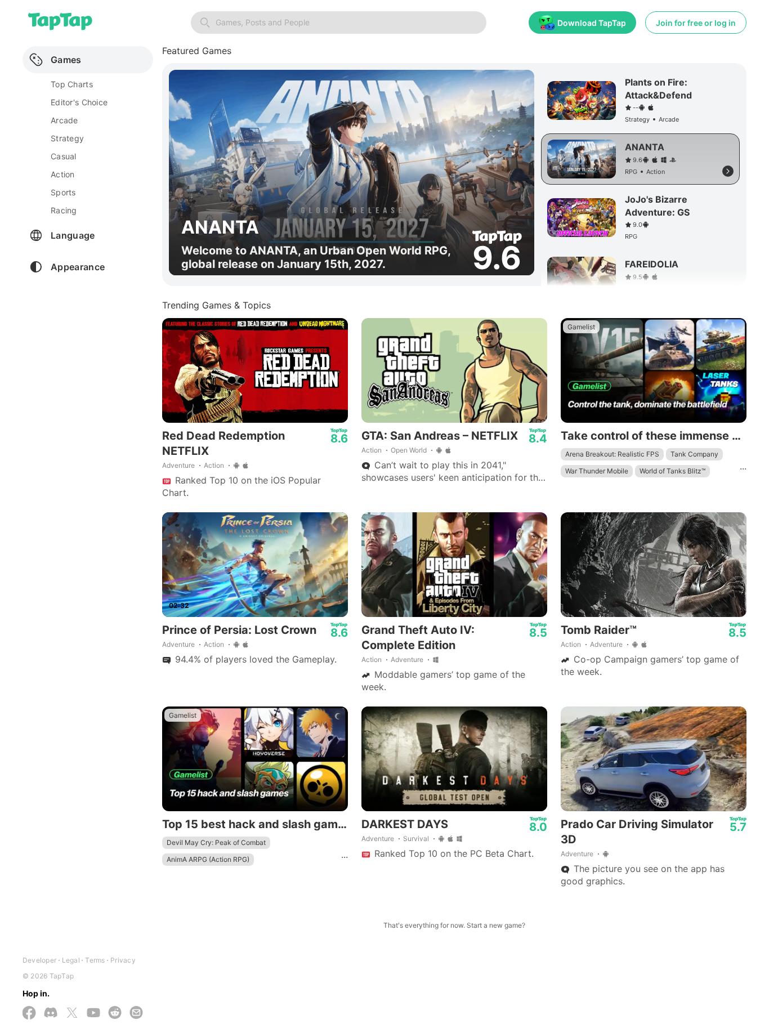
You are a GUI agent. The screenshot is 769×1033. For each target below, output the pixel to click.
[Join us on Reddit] (115, 1013)
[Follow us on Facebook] (29, 1014)
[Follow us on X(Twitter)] (72, 1014)
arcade (64, 120)
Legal (71, 960)
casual (64, 156)
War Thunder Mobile (596, 471)
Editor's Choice (79, 102)
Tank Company (694, 454)
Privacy (123, 960)
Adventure (178, 465)
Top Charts (72, 84)
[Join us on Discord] (50, 1013)
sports (63, 192)
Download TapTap (591, 23)
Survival (416, 838)
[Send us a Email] (136, 1013)
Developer (39, 960)
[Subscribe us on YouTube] (93, 1013)
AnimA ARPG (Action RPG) (208, 859)
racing (64, 210)
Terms (95, 960)
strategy (67, 138)
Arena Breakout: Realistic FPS (612, 454)
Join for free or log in (696, 23)
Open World (409, 450)
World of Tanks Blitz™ (672, 471)
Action (214, 465)
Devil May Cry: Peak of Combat (216, 842)
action (63, 174)
